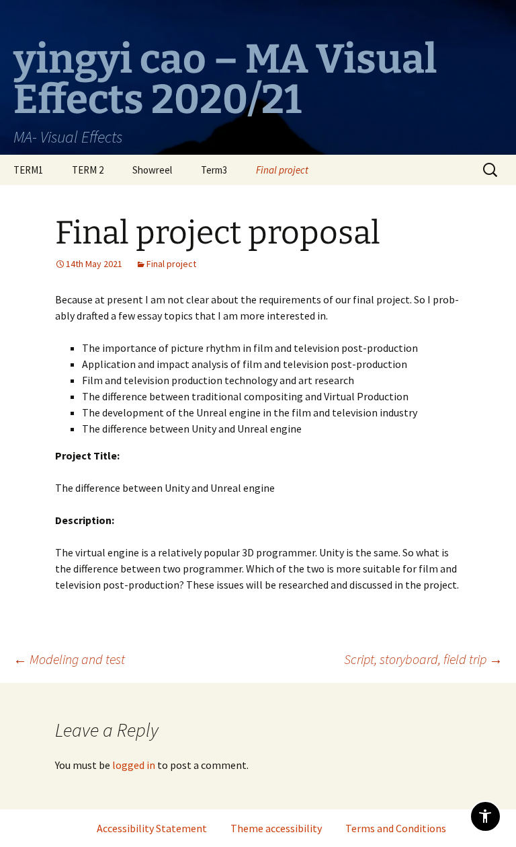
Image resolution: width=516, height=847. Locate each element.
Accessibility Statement (152, 828)
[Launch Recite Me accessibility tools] (485, 816)
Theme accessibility (276, 828)
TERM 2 (87, 169)
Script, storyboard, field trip (423, 659)
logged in (133, 765)
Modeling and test (69, 659)
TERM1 (28, 169)
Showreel (152, 169)
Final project (282, 169)
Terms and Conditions (395, 828)
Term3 (214, 169)
